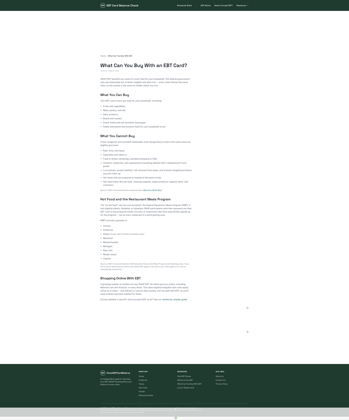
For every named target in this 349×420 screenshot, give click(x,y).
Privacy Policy (222, 384)
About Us (220, 376)
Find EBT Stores (184, 376)
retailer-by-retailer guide (174, 299)
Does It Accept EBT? (223, 5)
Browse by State (184, 5)
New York (143, 388)
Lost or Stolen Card (185, 388)
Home (103, 56)
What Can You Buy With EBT (189, 384)
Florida (142, 391)
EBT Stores (206, 5)
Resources (241, 5)
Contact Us (220, 380)
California (143, 380)
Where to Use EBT (185, 380)
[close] (175, 409)
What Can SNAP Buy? (152, 190)
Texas (141, 384)
